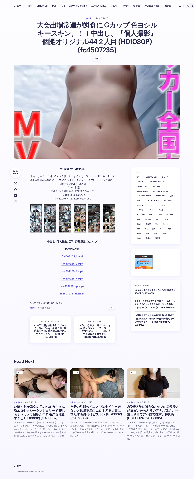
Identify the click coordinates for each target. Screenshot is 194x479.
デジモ (151, 205)
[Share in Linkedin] (15, 195)
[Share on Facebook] (15, 190)
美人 (161, 229)
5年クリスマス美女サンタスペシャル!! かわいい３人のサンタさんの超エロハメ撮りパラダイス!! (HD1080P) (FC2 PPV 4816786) (155, 304)
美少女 (139, 233)
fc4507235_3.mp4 (72, 271)
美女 (169, 229)
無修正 (148, 224)
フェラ (161, 210)
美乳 (153, 229)
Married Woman (160, 191)
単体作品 (148, 219)
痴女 (138, 229)
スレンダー (141, 205)
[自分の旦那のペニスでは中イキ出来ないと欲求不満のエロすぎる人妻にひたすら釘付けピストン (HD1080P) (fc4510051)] (97, 383)
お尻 (171, 196)
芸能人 (164, 233)
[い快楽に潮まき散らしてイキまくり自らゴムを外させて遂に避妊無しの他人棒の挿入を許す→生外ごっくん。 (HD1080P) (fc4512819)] (50, 329)
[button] (180, 6)
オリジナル (168, 200)
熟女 (157, 224)
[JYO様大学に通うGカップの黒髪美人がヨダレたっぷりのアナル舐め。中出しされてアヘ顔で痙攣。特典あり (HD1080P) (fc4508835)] (153, 383)
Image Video (142, 191)
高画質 (157, 238)
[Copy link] (15, 201)
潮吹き (139, 224)
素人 (146, 229)
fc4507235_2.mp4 (72, 263)
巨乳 (52, 303)
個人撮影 (46, 303)
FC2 (96, 59)
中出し (39, 303)
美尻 (147, 233)
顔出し (139, 238)
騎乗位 (148, 238)
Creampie (141, 182)
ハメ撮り (162, 205)
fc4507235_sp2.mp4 (72, 293)
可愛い (157, 219)
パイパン (151, 210)
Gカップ (33, 303)
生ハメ (165, 224)
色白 (155, 233)
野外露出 (59, 303)
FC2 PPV (157, 186)
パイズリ (140, 210)
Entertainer (143, 186)
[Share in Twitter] (15, 184)
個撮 (138, 219)
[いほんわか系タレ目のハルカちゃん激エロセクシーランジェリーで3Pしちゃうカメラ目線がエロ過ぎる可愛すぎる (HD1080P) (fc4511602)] (94, 329)
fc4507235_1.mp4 (72, 256)
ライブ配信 (141, 215)
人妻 (160, 215)
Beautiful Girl (150, 177)
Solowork (161, 196)
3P (138, 177)
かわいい (140, 200)
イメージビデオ (153, 200)
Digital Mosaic (157, 182)
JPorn (17, 6)
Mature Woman (144, 196)
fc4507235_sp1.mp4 (72, 286)
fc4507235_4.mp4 (72, 278)
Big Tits (165, 177)
